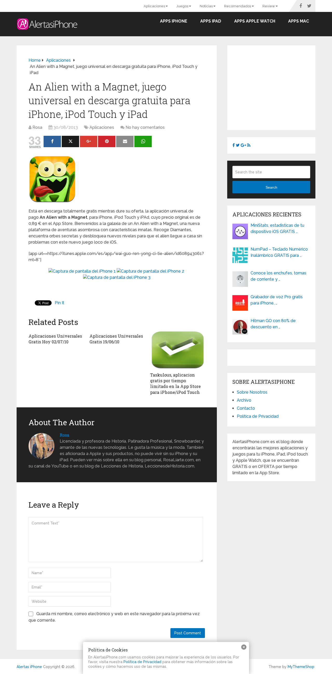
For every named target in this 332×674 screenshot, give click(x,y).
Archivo (244, 400)
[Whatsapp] (143, 141)
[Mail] (125, 141)
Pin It (59, 302)
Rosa (37, 127)
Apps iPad (210, 21)
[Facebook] (52, 141)
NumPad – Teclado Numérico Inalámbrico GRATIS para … (279, 252)
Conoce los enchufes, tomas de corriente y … (278, 276)
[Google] (88, 141)
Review (269, 6)
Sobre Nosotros (252, 392)
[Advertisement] (276, 87)
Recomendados (238, 6)
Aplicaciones (155, 6)
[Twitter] (70, 141)
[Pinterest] (106, 141)
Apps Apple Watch (254, 21)
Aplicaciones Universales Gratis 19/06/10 (116, 338)
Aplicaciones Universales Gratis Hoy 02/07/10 (55, 338)
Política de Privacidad (258, 416)
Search (271, 187)
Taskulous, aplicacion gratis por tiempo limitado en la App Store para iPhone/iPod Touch (175, 383)
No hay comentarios (145, 127)
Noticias (206, 6)
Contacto (246, 408)
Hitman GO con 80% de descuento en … (273, 323)
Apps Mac (298, 21)
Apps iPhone (173, 21)
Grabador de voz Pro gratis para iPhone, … (277, 300)
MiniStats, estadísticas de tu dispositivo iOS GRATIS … (277, 228)
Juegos (182, 6)
